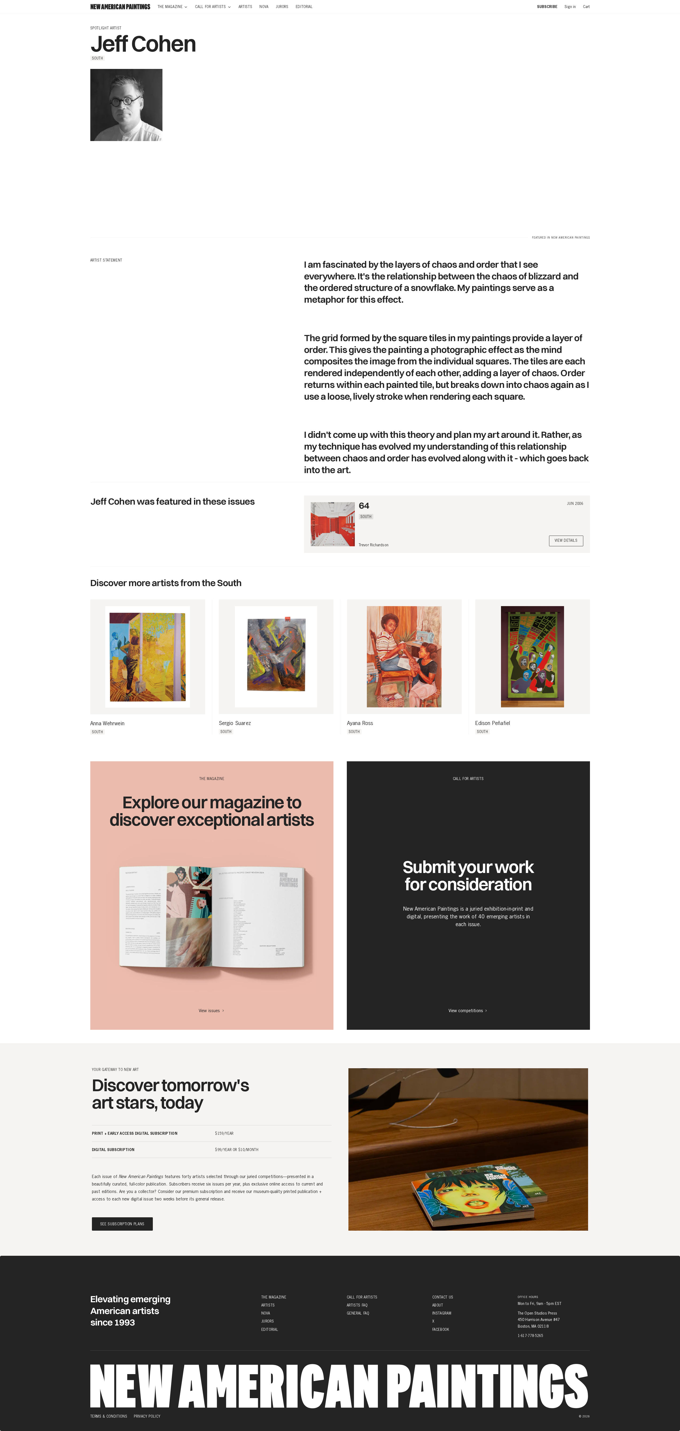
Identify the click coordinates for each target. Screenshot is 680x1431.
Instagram (442, 1313)
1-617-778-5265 (530, 1335)
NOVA (265, 1313)
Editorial (269, 1329)
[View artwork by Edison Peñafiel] (532, 656)
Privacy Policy (147, 1416)
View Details (566, 541)
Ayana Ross (360, 723)
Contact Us (443, 1297)
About (437, 1305)
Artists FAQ (357, 1305)
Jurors (267, 1321)
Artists (268, 1305)
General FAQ (358, 1313)
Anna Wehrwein (107, 723)
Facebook (440, 1329)
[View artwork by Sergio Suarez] (276, 656)
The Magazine (273, 1297)
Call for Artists (362, 1297)
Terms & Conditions (108, 1416)
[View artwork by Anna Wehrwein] (147, 656)
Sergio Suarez (235, 723)
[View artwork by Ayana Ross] (404, 656)
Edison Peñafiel (492, 723)
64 (364, 505)
